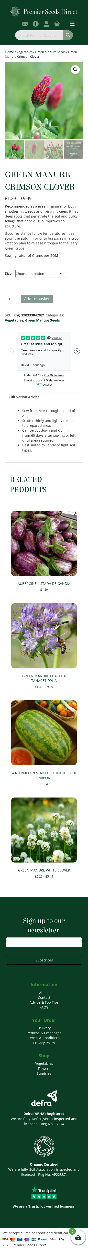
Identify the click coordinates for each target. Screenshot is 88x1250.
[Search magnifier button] (68, 35)
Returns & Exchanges (44, 1033)
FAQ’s (44, 1007)
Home (9, 52)
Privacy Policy (44, 1042)
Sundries (44, 1073)
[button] (75, 69)
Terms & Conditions (44, 1037)
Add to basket (37, 298)
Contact (44, 997)
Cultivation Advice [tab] (24, 397)
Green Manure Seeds (50, 52)
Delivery (44, 1028)
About (44, 992)
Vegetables (25, 52)
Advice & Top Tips (44, 1002)
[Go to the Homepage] (43, 11)
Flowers (44, 1068)
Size (8, 273)
